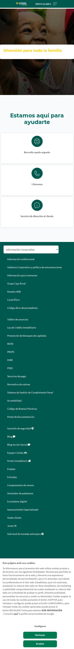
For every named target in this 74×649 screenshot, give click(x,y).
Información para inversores (22, 275)
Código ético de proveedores (22, 307)
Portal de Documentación (20, 416)
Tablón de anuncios (17, 319)
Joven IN (12, 525)
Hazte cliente (14, 517)
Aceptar (40, 643)
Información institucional (20, 259)
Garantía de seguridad (19, 428)
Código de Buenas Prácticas (22, 408)
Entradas (12, 477)
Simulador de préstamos (20, 493)
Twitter (7, 554)
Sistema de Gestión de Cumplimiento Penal (30, 392)
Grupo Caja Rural (16, 283)
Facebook (7, 545)
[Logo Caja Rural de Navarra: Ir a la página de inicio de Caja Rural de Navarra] (21, 4)
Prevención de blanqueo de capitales (26, 335)
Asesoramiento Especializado (22, 509)
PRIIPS (10, 352)
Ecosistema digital (17, 501)
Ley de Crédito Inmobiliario (21, 327)
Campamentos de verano (20, 485)
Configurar (40, 626)
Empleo (11, 469)
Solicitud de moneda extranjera (24, 534)
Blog (10, 436)
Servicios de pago (16, 376)
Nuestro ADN (14, 291)
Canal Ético (13, 299)
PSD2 (10, 368)
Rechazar (40, 635)
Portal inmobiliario (17, 460)
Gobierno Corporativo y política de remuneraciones (34, 267)
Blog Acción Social (17, 444)
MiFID (10, 343)
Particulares (43, 4)
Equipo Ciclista (15, 452)
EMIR (10, 360)
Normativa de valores (18, 384)
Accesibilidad (14, 400)
